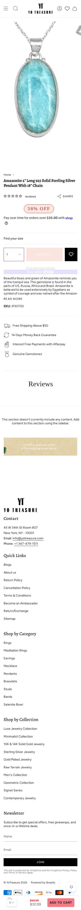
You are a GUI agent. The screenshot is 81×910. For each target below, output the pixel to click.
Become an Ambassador (21, 603)
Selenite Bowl (13, 704)
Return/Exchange (16, 611)
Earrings (9, 658)
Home (7, 174)
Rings (7, 643)
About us (10, 572)
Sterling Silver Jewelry (19, 752)
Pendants (10, 674)
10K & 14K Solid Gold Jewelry (24, 744)
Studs (8, 689)
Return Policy (13, 580)
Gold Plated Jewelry (18, 759)
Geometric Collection (19, 783)
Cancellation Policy (17, 588)
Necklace (10, 666)
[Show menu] (5, 8)
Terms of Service (17, 872)
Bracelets (10, 681)
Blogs (7, 565)
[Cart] (74, 8)
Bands (8, 697)
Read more (13, 299)
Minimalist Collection (18, 736)
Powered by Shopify (43, 882)
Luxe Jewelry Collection (20, 729)
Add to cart (61, 902)
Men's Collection (15, 775)
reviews (30, 196)
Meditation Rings (15, 650)
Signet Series (13, 790)
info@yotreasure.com (28, 538)
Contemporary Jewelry (20, 798)
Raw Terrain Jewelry (18, 767)
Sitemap (9, 619)
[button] (15, 8)
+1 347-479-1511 (26, 544)
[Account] (59, 8)
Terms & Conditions (17, 595)
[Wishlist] (67, 8)
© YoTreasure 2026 (15, 882)
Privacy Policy (69, 870)
